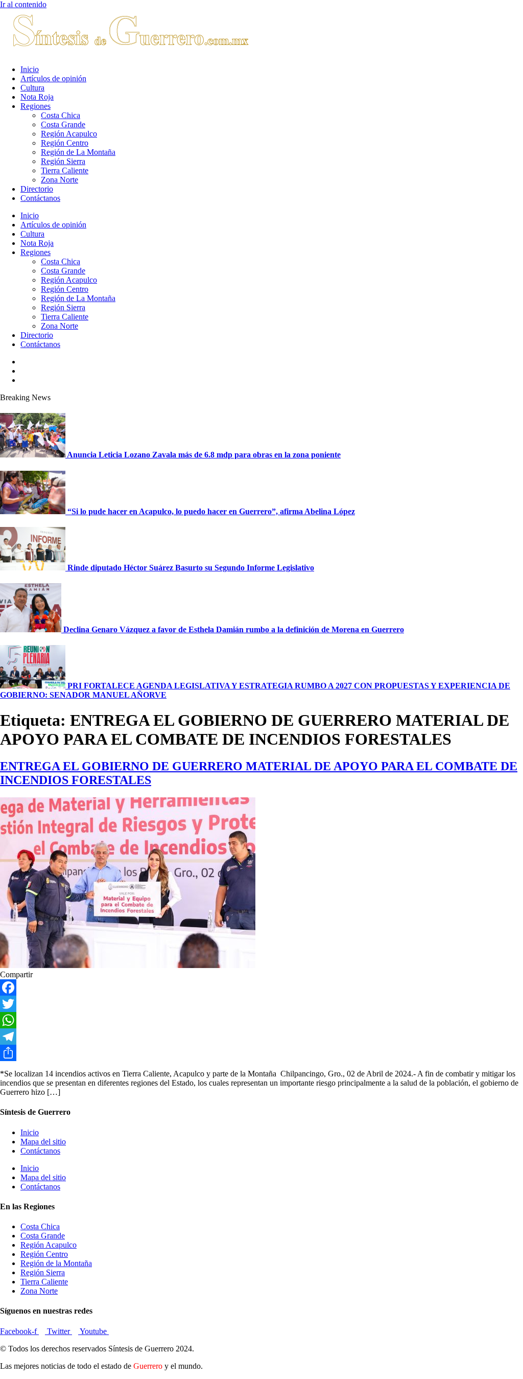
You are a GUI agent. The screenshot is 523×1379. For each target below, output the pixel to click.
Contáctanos (40, 198)
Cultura (32, 87)
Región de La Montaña (78, 152)
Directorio (36, 189)
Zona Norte (59, 179)
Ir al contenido (23, 4)
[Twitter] (261, 1004)
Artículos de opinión (53, 78)
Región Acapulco (69, 133)
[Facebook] (261, 987)
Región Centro (64, 143)
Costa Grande (63, 124)
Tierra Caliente (64, 170)
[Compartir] (261, 1053)
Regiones (35, 106)
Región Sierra (63, 161)
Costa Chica (60, 115)
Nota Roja (37, 97)
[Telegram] (261, 1036)
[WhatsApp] (261, 1020)
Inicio (29, 69)
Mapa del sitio (43, 1141)
